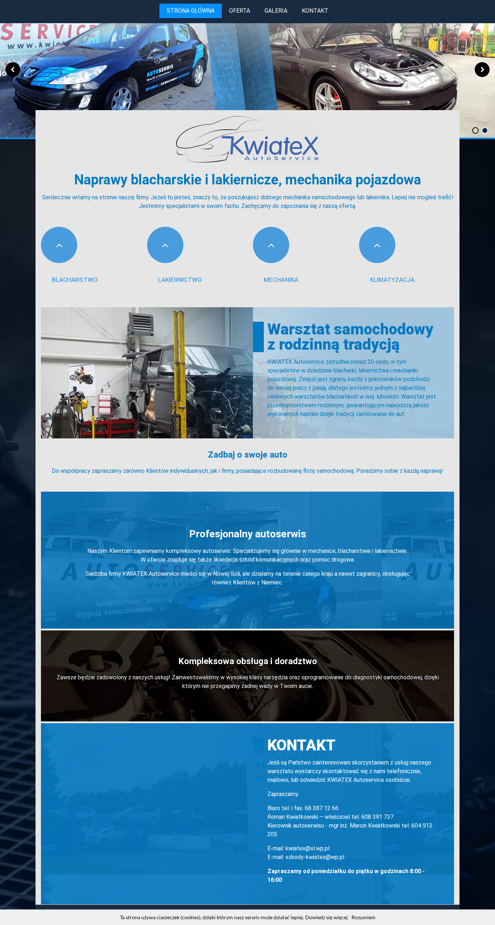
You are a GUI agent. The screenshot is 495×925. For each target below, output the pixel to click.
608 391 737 (377, 816)
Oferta (239, 10)
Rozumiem (363, 917)
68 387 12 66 (321, 808)
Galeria (276, 10)
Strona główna (191, 10)
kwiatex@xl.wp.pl (307, 848)
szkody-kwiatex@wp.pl (315, 857)
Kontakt (315, 10)
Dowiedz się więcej (326, 917)
